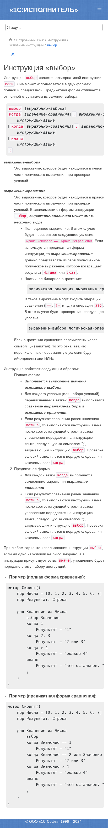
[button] (5, 577)
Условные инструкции (26, 45)
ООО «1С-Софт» (43, 821)
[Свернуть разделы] (13, 55)
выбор (52, 45)
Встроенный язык (30, 40)
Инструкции (56, 40)
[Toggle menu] (99, 10)
